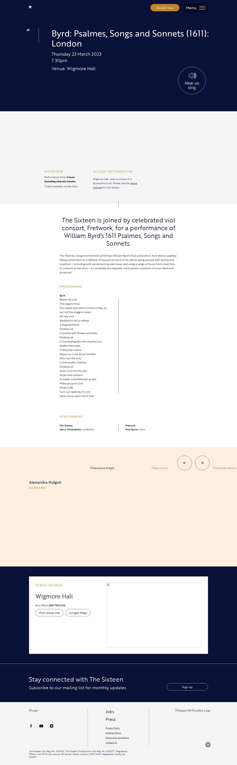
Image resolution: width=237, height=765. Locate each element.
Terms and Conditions (117, 737)
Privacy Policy (113, 728)
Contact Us (111, 742)
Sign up (187, 687)
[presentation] (184, 463)
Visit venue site (49, 613)
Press (111, 719)
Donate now (165, 8)
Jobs (110, 711)
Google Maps (78, 613)
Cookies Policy (113, 733)
